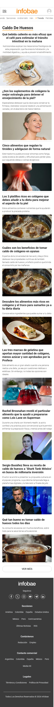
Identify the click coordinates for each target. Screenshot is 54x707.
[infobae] (27, 11)
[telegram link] (36, 596)
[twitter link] (17, 596)
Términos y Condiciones (16, 682)
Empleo (33, 642)
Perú (23, 619)
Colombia (19, 612)
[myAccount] (49, 11)
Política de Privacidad (38, 682)
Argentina (9, 659)
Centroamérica (34, 619)
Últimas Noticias (23, 626)
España (29, 612)
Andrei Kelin (21, 18)
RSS (35, 626)
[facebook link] (11, 596)
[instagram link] (24, 596)
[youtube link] (30, 596)
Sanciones (10, 18)
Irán (30, 18)
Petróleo (48, 18)
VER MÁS (27, 569)
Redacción (22, 642)
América (9, 612)
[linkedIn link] (43, 596)
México (16, 619)
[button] (4, 11)
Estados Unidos (42, 612)
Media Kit (27, 666)
